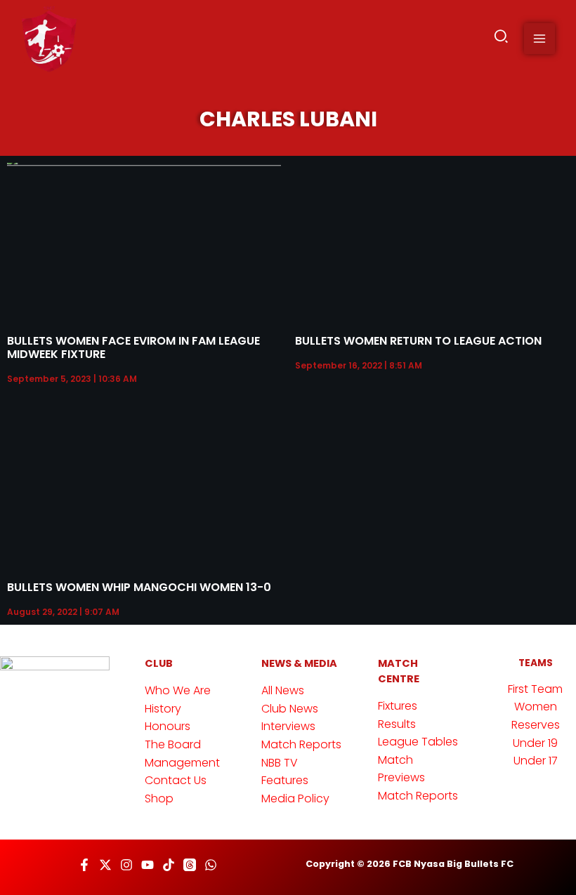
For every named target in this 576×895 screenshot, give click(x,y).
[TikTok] (168, 864)
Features (284, 780)
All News (282, 690)
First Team (535, 689)
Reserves (535, 725)
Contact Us (176, 780)
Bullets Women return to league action (418, 341)
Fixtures (397, 706)
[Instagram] (126, 864)
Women (535, 706)
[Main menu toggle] (539, 38)
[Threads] (189, 864)
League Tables (418, 742)
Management (182, 763)
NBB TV (279, 763)
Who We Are (178, 690)
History (163, 709)
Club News (289, 709)
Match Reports (301, 744)
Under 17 (535, 761)
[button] (502, 39)
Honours (167, 726)
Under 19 (535, 743)
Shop (159, 798)
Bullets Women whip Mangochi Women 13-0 (139, 587)
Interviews (288, 726)
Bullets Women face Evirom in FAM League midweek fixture (133, 347)
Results (397, 724)
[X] (105, 864)
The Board (173, 744)
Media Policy (295, 798)
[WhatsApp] (210, 864)
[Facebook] (84, 864)
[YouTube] (147, 864)
